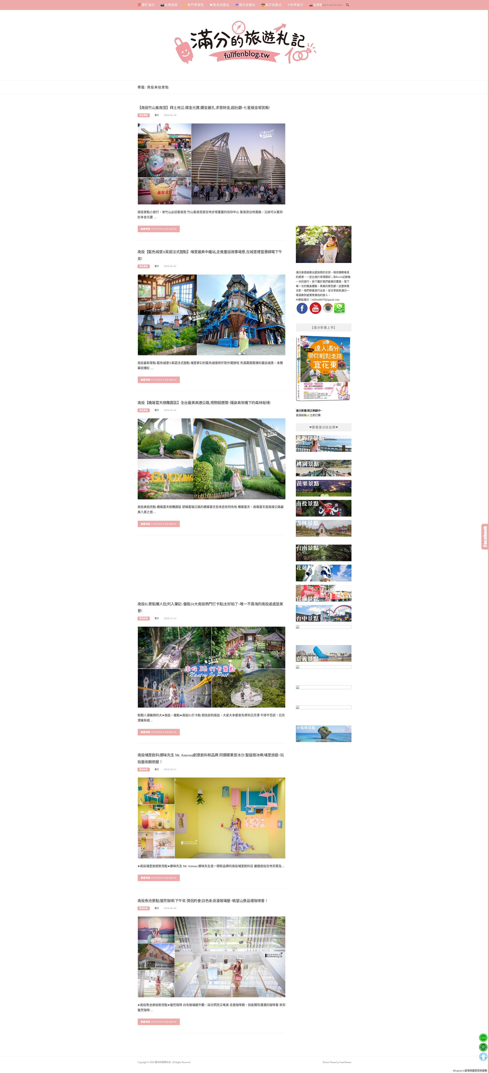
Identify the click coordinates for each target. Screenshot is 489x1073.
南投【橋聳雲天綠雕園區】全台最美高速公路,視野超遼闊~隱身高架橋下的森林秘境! (204, 403)
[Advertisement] (212, 569)
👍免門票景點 (193, 4)
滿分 (157, 115)
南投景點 (143, 115)
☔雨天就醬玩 (245, 4)
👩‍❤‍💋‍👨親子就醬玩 (271, 4)
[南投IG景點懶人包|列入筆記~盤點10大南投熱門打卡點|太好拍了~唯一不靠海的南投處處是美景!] (212, 666)
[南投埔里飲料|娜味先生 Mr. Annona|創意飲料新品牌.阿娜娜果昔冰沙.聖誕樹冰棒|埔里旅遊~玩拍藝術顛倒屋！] (212, 817)
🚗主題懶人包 (319, 4)
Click (485, 537)
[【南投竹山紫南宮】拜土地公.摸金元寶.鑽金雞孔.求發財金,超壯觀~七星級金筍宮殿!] (212, 163)
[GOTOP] (483, 1057)
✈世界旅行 (295, 4)
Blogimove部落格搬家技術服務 (470, 1070)
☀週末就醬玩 (219, 4)
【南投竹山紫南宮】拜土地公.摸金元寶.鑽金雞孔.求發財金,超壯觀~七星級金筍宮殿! (204, 108)
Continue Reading (164, 229)
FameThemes (345, 1062)
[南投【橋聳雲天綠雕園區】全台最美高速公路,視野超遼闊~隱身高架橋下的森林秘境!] (212, 458)
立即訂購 (315, 415)
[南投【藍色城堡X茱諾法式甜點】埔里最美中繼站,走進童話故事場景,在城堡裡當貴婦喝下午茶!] (212, 314)
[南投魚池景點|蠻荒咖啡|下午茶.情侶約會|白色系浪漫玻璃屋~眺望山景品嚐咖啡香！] (212, 956)
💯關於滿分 (146, 4)
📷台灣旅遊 (169, 4)
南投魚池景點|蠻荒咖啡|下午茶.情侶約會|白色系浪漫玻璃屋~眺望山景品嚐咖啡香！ (203, 901)
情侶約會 (143, 618)
